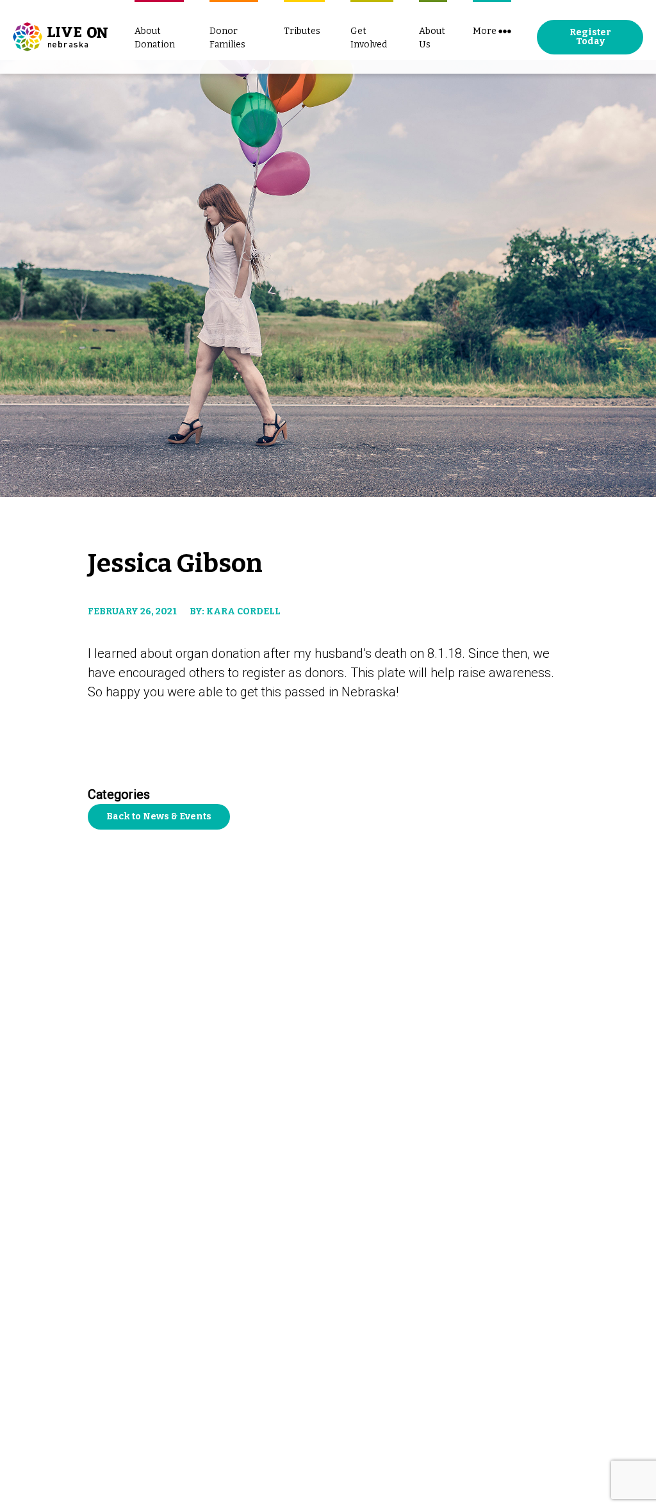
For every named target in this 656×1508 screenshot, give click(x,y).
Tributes (302, 31)
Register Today (590, 37)
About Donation (155, 38)
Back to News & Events (158, 816)
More (484, 31)
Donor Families (227, 38)
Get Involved (368, 38)
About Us (432, 38)
